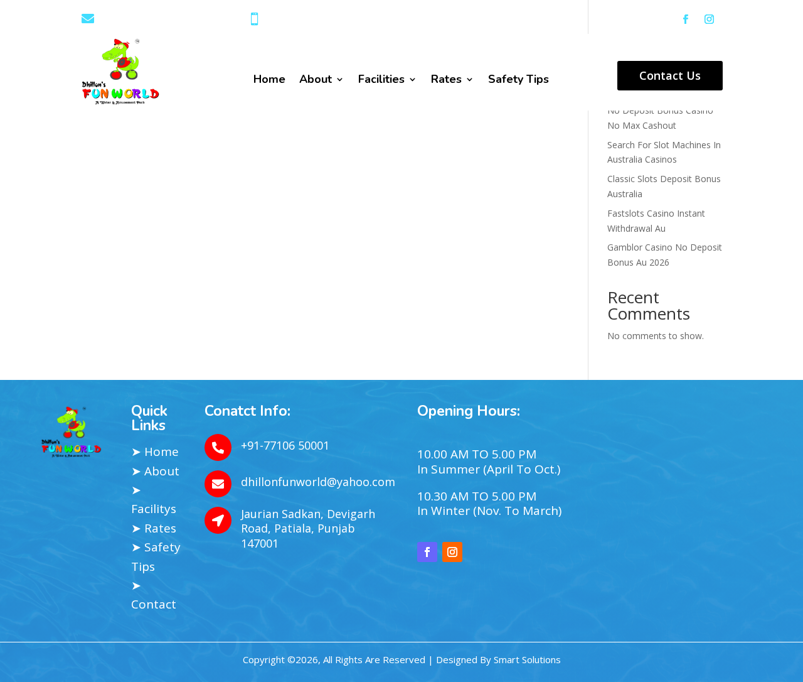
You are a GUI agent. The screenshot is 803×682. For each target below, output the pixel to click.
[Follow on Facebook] (685, 19)
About (315, 81)
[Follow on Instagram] (709, 19)
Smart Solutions (527, 659)
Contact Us (670, 75)
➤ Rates (153, 528)
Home (269, 81)
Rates (446, 81)
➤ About (155, 471)
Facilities (381, 81)
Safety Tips (518, 81)
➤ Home (155, 451)
